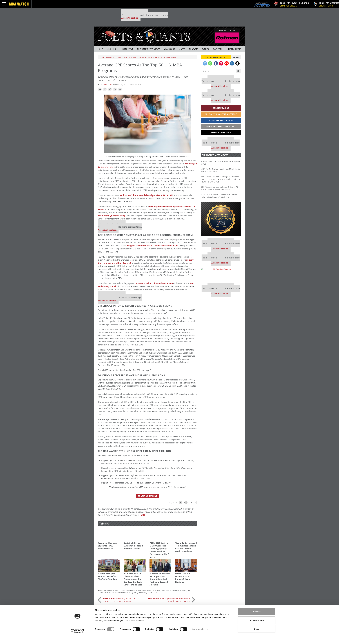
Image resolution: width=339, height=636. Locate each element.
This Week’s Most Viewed (148, 49)
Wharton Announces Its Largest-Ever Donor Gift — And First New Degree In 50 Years (160, 579)
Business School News (113, 57)
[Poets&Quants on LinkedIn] (232, 63)
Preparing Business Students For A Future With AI (107, 546)
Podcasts (193, 49)
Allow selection (256, 620)
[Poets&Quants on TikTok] (237, 63)
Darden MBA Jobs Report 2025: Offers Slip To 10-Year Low (107, 576)
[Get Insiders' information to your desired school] (221, 219)
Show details (198, 629)
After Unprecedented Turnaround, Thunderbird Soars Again (169, 599)
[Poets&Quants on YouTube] (226, 63)
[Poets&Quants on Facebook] (216, 63)
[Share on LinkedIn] (115, 89)
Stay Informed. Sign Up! (216, 57)
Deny (256, 629)
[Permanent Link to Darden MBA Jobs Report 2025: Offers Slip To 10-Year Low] (109, 565)
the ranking (111, 215)
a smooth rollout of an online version (154, 283)
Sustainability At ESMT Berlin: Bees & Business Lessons (133, 546)
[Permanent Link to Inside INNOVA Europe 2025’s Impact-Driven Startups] (186, 565)
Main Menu (112, 49)
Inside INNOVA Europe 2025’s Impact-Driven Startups (182, 577)
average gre (112, 590)
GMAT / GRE (217, 49)
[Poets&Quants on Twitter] (205, 63)
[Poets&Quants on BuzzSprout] (210, 63)
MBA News (132, 57)
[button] (100, 89)
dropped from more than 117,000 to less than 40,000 (153, 245)
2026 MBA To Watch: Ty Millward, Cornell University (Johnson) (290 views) (219, 195)
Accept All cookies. (130, 18)
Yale (155, 593)
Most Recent (127, 49)
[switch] (136, 629)
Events (205, 49)
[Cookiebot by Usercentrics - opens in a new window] (77, 631)
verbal (150, 593)
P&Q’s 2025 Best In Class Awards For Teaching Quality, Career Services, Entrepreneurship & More (159, 550)
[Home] (144, 35)
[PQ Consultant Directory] (221, 274)
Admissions (169, 49)
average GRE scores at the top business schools (139, 590)
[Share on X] (105, 89)
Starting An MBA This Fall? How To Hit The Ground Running (122, 599)
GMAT (163, 590)
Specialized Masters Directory (221, 114)
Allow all (256, 611)
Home (100, 49)
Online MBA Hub (221, 108)
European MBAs (233, 49)
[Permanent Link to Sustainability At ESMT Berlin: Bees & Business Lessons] (134, 534)
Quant (134, 593)
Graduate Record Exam (176, 590)
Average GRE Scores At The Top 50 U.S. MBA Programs (157, 57)
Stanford (142, 593)
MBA (125, 57)
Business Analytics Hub (221, 120)
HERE (142, 515)
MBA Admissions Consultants (221, 126)
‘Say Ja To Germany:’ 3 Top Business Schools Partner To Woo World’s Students (186, 547)
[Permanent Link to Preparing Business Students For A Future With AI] (109, 534)
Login (236, 57)
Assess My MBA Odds (221, 132)
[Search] (238, 71)
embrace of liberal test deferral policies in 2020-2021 (146, 195)
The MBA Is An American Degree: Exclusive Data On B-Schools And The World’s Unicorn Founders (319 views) (220, 179)
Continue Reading (147, 496)
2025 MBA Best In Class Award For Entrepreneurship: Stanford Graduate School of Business (133, 579)
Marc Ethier (108, 85)
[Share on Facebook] (110, 89)
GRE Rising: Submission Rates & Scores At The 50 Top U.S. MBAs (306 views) (219, 188)
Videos (182, 49)
